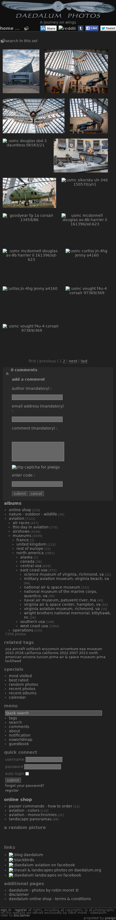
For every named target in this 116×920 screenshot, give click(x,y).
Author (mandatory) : (32, 388)
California (33, 653)
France (22, 540)
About (14, 731)
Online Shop (20, 510)
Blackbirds (24, 860)
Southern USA (32, 621)
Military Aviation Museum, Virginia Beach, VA (66, 578)
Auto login (15, 773)
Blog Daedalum (28, 855)
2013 (83, 653)
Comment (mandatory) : (34, 428)
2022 (64, 653)
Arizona (29, 657)
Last (84, 361)
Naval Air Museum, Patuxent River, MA (60, 600)
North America (30, 553)
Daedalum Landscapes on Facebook (47, 875)
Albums (13, 503)
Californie (50, 653)
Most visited (20, 676)
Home (6, 28)
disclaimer (21, 915)
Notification (19, 735)
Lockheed (13, 661)
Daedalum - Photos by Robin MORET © (44, 890)
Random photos (23, 684)
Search (15, 722)
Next (73, 361)
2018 (19, 653)
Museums (22, 535)
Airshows (21, 531)
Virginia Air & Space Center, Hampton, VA (62, 604)
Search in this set (21, 41)
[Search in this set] (26, 29)
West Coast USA (34, 626)
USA (8, 649)
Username (15, 759)
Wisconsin (50, 649)
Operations (23, 630)
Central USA (31, 566)
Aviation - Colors (24, 810)
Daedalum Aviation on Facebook (44, 865)
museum (94, 649)
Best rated (18, 680)
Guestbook (19, 744)
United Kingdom (31, 544)
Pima (101, 657)
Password (14, 766)
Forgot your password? (24, 786)
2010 (9, 653)
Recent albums (22, 693)
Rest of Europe (29, 548)
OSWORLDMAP (20, 739)
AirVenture (69, 649)
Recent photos (22, 689)
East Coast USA (33, 570)
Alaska (26, 557)
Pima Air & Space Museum (72, 657)
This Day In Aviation (31, 527)
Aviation (16, 518)
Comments (19, 726)
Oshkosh (33, 649)
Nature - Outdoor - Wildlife (33, 514)
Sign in (6, 910)
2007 (73, 653)
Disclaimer (19, 894)
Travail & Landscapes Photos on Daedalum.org (57, 870)
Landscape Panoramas (30, 819)
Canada (27, 561)
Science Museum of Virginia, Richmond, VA (64, 574)
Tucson (42, 657)
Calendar (17, 697)
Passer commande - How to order (40, 806)
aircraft (18, 649)
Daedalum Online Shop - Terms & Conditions (50, 899)
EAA (82, 649)
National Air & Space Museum (52, 587)
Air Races (21, 523)
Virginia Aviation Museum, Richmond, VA (62, 609)
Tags (13, 718)
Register (12, 790)
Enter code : (23, 475)
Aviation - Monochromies (33, 815)
